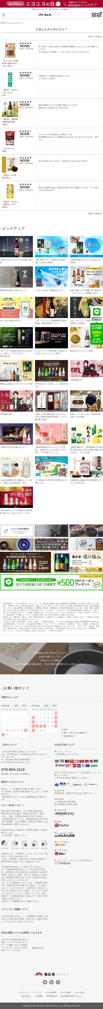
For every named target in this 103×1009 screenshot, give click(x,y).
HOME (3, 23)
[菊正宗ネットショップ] (49, 15)
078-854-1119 (13, 769)
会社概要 (39, 996)
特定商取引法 (51, 996)
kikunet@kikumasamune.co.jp (15, 762)
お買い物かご (26, 996)
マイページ (37, 992)
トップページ (23, 992)
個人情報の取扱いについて (71, 996)
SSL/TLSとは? (38, 948)
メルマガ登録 (65, 992)
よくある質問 (50, 992)
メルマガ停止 (79, 992)
